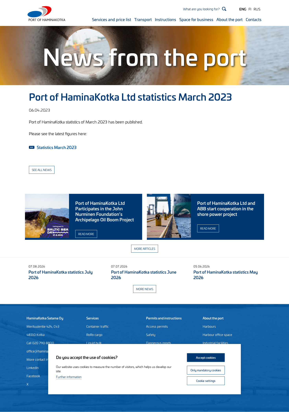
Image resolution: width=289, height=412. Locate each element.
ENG (242, 8)
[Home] (45, 16)
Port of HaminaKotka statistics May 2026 (225, 274)
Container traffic (97, 326)
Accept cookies (206, 357)
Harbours (209, 326)
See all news (42, 170)
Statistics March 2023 (56, 147)
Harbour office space (217, 334)
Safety (150, 334)
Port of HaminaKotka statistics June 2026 (143, 274)
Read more (86, 234)
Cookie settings (206, 381)
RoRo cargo (94, 334)
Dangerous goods (158, 343)
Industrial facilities (215, 343)
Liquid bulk (94, 343)
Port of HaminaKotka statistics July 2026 (61, 274)
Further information (69, 376)
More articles (144, 248)
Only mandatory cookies (206, 370)
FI (250, 8)
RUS (257, 8)
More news (144, 289)
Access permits (157, 326)
